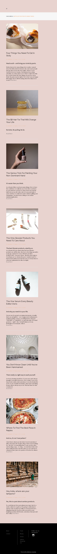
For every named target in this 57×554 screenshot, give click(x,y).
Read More (13, 80)
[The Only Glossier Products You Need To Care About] (22, 221)
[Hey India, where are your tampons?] (22, 474)
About (7, 531)
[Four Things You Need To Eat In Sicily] (22, 36)
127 (24, 434)
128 (24, 59)
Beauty (16, 125)
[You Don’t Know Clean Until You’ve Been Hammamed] (22, 347)
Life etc (16, 497)
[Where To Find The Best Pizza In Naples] (22, 411)
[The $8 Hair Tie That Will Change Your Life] (22, 102)
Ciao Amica (9, 16)
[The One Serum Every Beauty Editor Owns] (22, 284)
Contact (8, 533)
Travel (16, 59)
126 (24, 125)
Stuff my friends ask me (22, 541)
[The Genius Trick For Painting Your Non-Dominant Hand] (22, 156)
